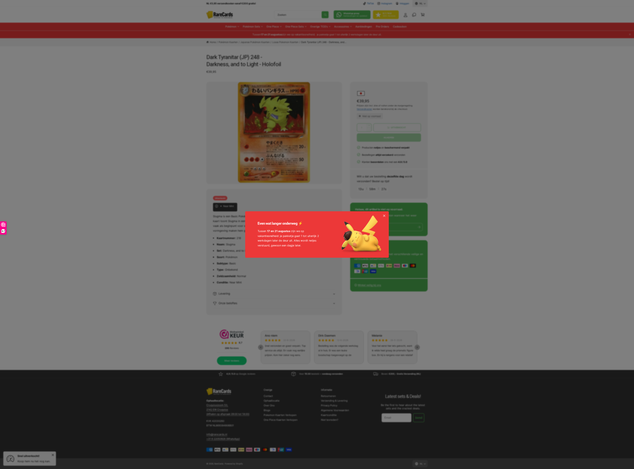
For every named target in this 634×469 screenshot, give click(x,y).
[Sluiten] (384, 215)
